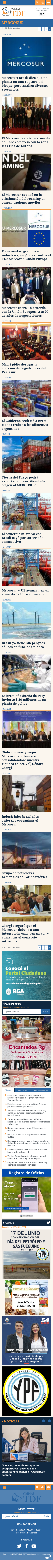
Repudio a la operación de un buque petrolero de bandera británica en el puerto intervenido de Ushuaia (28, 1143)
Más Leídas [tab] (22, 1090)
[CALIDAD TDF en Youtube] (34, 1547)
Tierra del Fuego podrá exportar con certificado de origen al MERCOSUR (23, 481)
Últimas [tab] (8, 1090)
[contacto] (48, 2)
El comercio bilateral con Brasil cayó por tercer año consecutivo (22, 538)
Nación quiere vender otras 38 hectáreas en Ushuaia (26, 1129)
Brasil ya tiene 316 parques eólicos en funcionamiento (23, 645)
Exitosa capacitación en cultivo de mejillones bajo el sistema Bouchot (27, 1151)
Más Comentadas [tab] (41, 1090)
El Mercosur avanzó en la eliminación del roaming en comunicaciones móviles (24, 198)
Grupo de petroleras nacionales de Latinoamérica (24, 875)
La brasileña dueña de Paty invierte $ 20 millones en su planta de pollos (24, 699)
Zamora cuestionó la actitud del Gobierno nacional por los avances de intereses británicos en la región (28, 1121)
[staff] (42, 2)
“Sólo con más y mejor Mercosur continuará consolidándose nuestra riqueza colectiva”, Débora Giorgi (23, 760)
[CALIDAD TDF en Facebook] (27, 1547)
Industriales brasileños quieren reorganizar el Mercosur (20, 820)
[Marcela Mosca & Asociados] (48, 1557)
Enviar (45, 1011)
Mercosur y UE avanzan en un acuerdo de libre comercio (25, 592)
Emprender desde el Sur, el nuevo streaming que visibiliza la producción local (27, 1163)
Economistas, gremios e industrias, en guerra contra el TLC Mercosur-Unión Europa (26, 255)
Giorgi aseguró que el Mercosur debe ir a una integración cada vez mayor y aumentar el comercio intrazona (25, 933)
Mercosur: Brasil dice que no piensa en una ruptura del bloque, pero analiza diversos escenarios (25, 83)
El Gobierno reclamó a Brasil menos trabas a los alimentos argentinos (25, 424)
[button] (37, 2)
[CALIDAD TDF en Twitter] (19, 1547)
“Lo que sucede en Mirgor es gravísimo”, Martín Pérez (20, 1467)
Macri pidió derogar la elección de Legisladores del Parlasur (24, 368)
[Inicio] (13, 11)
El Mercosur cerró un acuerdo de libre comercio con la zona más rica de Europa (26, 142)
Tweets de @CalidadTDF (14, 1227)
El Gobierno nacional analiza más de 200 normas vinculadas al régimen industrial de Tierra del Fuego (26, 1097)
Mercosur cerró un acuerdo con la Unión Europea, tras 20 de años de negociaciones (25, 312)
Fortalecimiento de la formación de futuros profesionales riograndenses (26, 1105)
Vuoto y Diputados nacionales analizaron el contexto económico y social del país (26, 1157)
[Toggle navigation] (4, 2)
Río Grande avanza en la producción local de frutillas (26, 1135)
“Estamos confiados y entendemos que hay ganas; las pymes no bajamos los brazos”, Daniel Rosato (26, 1113)
